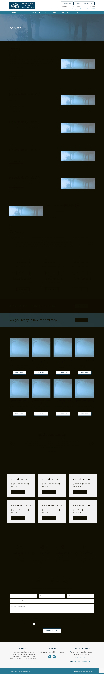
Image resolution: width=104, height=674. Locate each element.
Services (35, 12)
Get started (82, 306)
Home (14, 12)
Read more (23, 273)
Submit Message (52, 630)
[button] (11, 444)
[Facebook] (49, 656)
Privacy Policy (14, 671)
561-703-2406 (91, 9)
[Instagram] (54, 656)
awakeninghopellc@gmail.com (78, 9)
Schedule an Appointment (84, 3)
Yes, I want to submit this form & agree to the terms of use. (54, 624)
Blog (79, 12)
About (24, 12)
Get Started (50, 12)
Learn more (16, 78)
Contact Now (67, 3)
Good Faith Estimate (24, 671)
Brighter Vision (90, 671)
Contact (89, 12)
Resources (66, 12)
